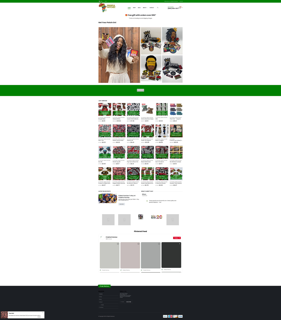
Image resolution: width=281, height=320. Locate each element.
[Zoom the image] (119, 55)
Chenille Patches (106, 117)
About (144, 7)
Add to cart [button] (108, 105)
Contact (152, 7)
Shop (134, 7)
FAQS (102, 305)
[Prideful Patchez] (102, 238)
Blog (139, 7)
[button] (157, 8)
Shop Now (140, 90)
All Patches (100, 117)
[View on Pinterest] (118, 244)
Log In (181, 1)
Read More (122, 204)
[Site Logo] (107, 8)
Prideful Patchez (111, 237)
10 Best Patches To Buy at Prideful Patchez (126, 196)
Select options (151, 105)
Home (129, 7)
